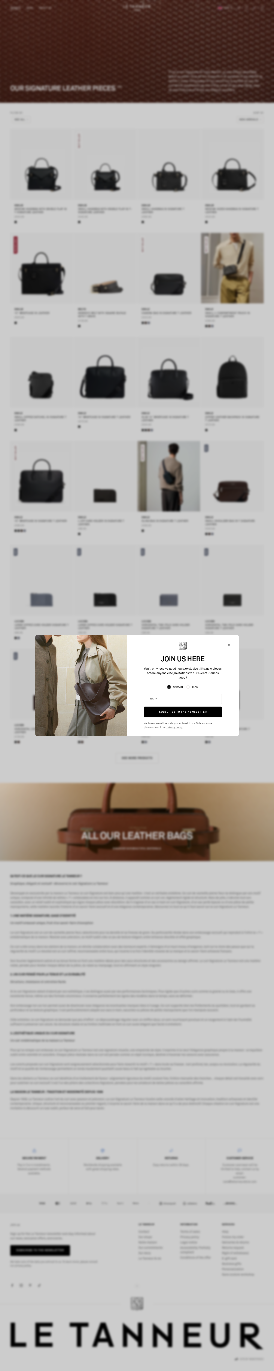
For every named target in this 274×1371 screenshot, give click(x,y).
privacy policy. (174, 727)
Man (195, 687)
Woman (178, 687)
